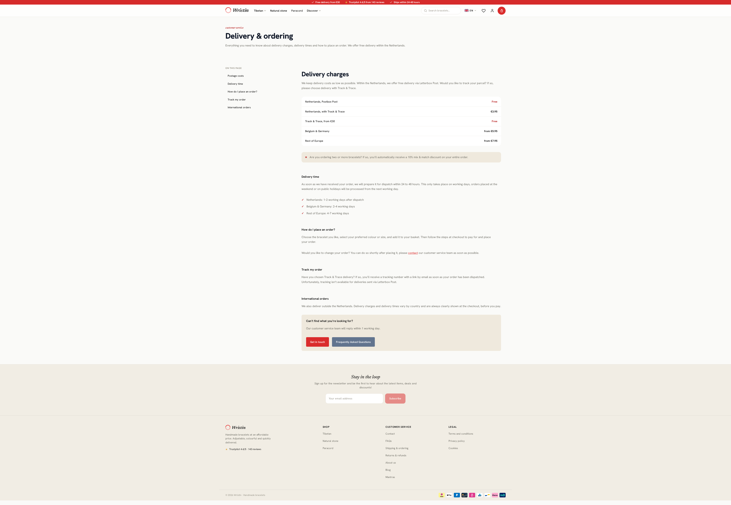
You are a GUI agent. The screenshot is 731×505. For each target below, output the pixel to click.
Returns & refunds (395, 455)
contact (413, 253)
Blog (388, 470)
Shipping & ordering (396, 448)
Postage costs (236, 75)
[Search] (425, 10)
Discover (312, 10)
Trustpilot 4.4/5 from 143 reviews (364, 2)
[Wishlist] (483, 10)
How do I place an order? (242, 91)
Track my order (237, 99)
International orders (239, 107)
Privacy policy (456, 441)
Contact (390, 433)
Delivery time (235, 83)
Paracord (297, 10)
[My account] (492, 10)
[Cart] (502, 11)
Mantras (390, 477)
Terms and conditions (460, 433)
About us (390, 462)
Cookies (453, 448)
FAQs (388, 441)
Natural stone (278, 10)
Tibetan (258, 10)
